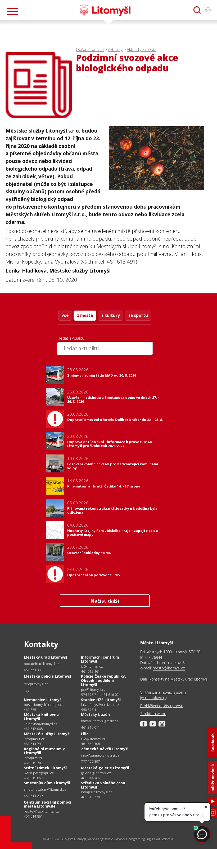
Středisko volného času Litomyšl (103, 785)
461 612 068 (33, 728)
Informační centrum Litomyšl (100, 659)
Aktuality (115, 49)
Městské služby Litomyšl (47, 733)
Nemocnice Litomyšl (43, 699)
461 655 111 (33, 709)
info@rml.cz (33, 758)
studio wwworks (116, 839)
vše (65, 315)
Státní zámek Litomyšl (45, 767)
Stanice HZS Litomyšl (101, 699)
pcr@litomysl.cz (93, 690)
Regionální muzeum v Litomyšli (44, 751)
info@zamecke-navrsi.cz (100, 755)
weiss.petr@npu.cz (39, 773)
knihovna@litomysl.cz (40, 724)
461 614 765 (90, 778)
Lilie (85, 733)
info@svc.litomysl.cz (96, 792)
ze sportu (138, 315)
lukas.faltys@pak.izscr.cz (100, 705)
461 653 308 (90, 743)
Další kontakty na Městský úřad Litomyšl (174, 679)
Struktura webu (153, 713)
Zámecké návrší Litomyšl (104, 748)
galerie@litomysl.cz (96, 773)
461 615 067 (33, 778)
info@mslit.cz (34, 739)
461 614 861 (33, 816)
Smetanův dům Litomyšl (47, 782)
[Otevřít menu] (12, 11)
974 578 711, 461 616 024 (100, 694)
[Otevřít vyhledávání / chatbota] (197, 10)
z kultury (110, 315)
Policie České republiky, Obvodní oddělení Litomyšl (103, 680)
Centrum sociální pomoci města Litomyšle (47, 804)
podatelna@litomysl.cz (41, 664)
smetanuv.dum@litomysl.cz (45, 789)
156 (27, 691)
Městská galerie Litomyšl (105, 767)
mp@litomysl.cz (36, 684)
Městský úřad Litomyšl (45, 657)
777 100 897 (90, 761)
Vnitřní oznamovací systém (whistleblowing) (163, 695)
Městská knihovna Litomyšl (41, 716)
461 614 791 (33, 743)
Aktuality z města (141, 49)
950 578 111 (90, 709)
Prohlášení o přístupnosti (161, 705)
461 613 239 (33, 795)
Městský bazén (95, 714)
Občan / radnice (90, 49)
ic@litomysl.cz (92, 666)
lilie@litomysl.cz (93, 739)
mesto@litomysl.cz (169, 667)
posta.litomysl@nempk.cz (44, 705)
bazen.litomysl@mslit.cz (99, 721)
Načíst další (104, 600)
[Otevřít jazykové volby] (208, 10)
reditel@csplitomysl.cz (41, 811)
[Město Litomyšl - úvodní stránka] (105, 10)
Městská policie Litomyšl (47, 676)
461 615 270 (90, 797)
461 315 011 (90, 727)
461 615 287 (33, 763)
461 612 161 (90, 671)
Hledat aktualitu (70, 338)
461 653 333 (33, 669)
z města (85, 315)
